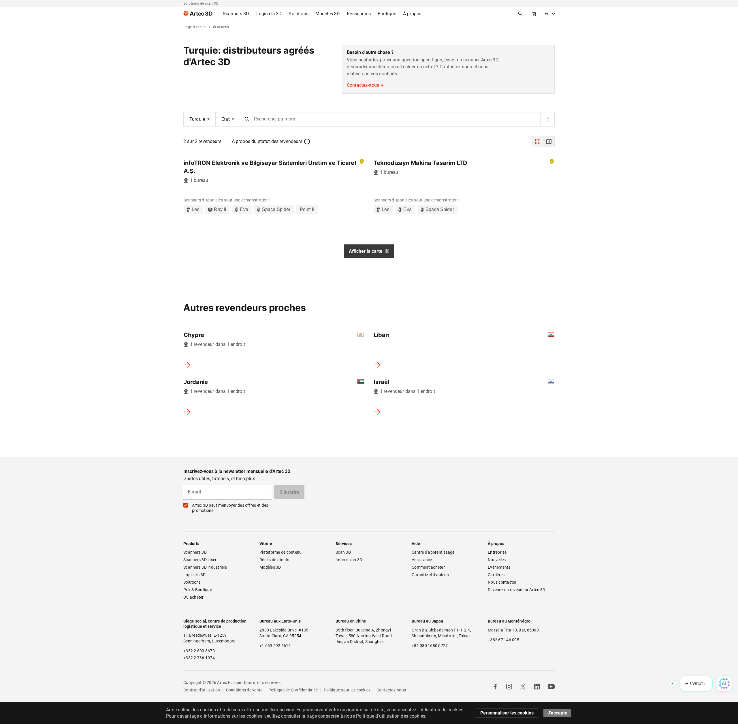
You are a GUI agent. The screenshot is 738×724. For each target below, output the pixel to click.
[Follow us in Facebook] (495, 686)
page (311, 716)
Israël (381, 381)
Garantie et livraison (430, 574)
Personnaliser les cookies (507, 713)
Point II (307, 209)
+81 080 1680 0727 (430, 645)
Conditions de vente (244, 690)
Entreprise (497, 552)
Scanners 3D (195, 552)
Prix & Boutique (197, 589)
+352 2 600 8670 (199, 650)
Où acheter (193, 597)
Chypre (194, 334)
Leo (195, 209)
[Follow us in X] (523, 686)
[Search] (520, 14)
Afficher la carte (365, 251)
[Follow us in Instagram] (509, 686)
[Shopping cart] (534, 14)
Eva (244, 209)
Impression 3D (349, 559)
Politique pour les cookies (347, 690)
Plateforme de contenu (280, 552)
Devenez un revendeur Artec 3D (516, 589)
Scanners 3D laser (199, 559)
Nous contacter (502, 582)
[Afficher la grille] (537, 141)
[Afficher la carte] (549, 141)
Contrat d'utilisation (201, 690)
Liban (381, 334)
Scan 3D (343, 552)
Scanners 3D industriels (205, 567)
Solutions (192, 582)
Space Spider (276, 209)
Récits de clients (274, 559)
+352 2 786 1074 (199, 657)
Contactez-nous (363, 85)
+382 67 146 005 (503, 640)
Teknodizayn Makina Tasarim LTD (420, 162)
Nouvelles (497, 559)
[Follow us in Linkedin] (537, 686)
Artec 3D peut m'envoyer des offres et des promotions (230, 508)
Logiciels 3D (194, 574)
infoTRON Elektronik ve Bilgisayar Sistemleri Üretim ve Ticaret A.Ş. (270, 166)
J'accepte (557, 713)
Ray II (220, 209)
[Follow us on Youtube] (551, 686)
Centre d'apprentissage (433, 552)
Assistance (422, 559)
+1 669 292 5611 (275, 645)
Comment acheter (428, 567)
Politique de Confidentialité (293, 690)
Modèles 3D (270, 567)
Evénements (499, 567)
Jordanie (196, 381)
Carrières (496, 574)
